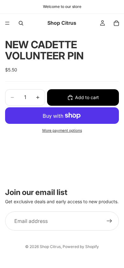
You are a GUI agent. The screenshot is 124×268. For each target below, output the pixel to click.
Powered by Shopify (81, 246)
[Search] (21, 23)
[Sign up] (109, 221)
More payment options (62, 130)
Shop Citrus (50, 246)
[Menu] (7, 23)
